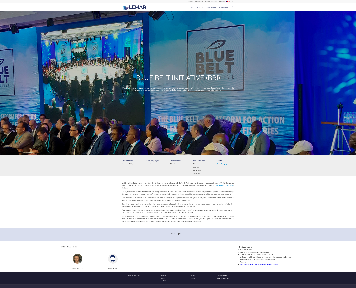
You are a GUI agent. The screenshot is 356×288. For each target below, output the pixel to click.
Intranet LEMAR (199, 1)
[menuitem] (191, 1)
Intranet (163, 278)
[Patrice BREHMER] (77, 267)
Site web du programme (224, 164)
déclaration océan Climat (224, 185)
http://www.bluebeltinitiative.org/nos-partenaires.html (259, 264)
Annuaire (193, 275)
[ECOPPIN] (354, 144)
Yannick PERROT (113, 268)
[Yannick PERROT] (112, 267)
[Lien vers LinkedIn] (232, 1)
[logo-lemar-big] (135, 7)
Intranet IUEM (208, 1)
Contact (215, 1)
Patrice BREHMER (77, 268)
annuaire (190, 1)
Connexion (222, 1)
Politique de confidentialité (222, 278)
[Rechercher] (232, 7)
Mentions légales (222, 275)
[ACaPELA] (1, 144)
